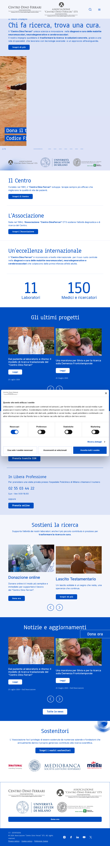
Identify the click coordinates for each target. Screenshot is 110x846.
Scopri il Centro (20, 196)
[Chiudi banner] (106, 393)
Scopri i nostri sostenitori (55, 750)
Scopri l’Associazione (23, 231)
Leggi (15, 372)
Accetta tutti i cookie (90, 450)
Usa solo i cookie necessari (20, 450)
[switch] (41, 432)
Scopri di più (19, 47)
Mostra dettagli (94, 442)
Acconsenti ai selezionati (55, 450)
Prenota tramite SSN (24, 458)
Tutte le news (55, 711)
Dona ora (16, 598)
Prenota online (21, 505)
